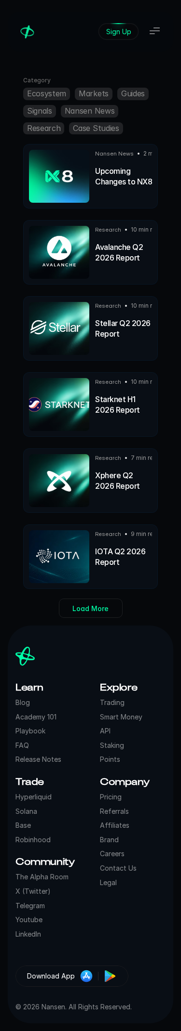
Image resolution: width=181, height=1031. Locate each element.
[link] (118, 31)
